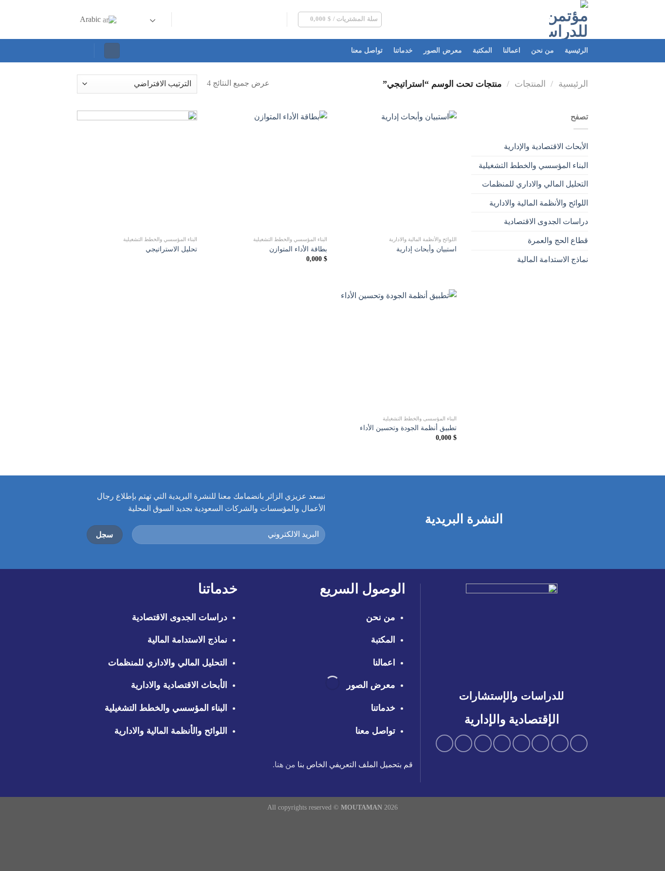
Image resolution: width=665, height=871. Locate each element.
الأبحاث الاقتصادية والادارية (179, 685)
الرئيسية (576, 50)
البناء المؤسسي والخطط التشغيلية (533, 165)
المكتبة (482, 50)
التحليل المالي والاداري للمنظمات (535, 184)
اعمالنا (511, 50)
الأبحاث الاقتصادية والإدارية (546, 146)
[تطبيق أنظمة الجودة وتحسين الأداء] (396, 349)
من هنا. (284, 764)
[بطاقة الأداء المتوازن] (266, 171)
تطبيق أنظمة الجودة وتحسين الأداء (408, 428)
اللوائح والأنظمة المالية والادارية (538, 203)
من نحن (542, 50)
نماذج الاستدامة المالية (552, 259)
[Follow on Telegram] (188, 19)
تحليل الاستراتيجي (171, 249)
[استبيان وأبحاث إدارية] (396, 171)
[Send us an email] (238, 19)
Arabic (91, 19)
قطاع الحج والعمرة (558, 240)
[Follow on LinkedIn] (200, 19)
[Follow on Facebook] (277, 19)
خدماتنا (403, 50)
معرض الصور (443, 50)
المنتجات (530, 84)
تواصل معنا (367, 50)
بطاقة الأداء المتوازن (298, 249)
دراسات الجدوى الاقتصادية (546, 221)
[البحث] (81, 50)
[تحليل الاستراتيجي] (137, 171)
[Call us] (226, 19)
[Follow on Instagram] (264, 19)
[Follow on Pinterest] (213, 19)
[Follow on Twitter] (251, 19)
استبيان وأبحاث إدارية (426, 249)
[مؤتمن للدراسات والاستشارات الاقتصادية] (520, 19)
